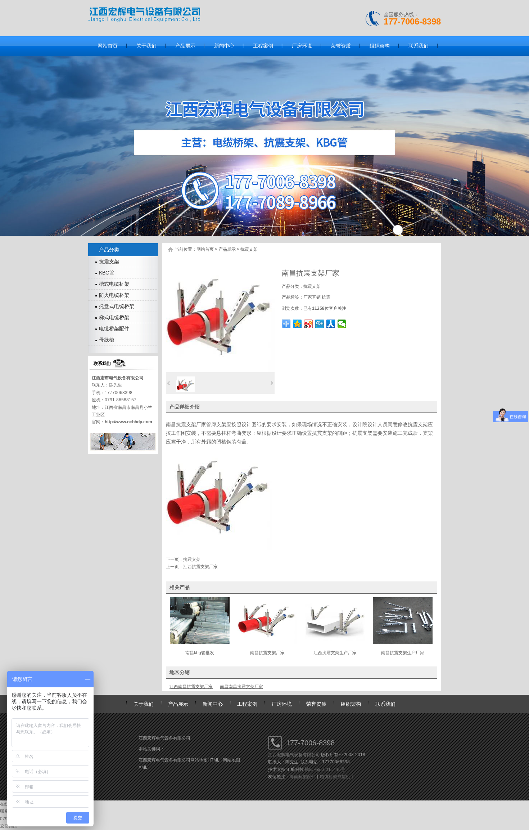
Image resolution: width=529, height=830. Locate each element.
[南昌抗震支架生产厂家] (403, 642)
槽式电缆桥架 (114, 284)
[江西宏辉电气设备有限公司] (144, 20)
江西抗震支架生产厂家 (335, 652)
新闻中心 (213, 704)
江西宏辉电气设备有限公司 (118, 377)
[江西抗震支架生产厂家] (335, 642)
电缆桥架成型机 (335, 776)
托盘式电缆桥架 (116, 306)
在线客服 (8, 804)
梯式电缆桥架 (114, 317)
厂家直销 (312, 297)
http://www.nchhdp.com (128, 421)
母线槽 (106, 340)
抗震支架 (249, 249)
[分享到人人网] (330, 324)
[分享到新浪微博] (308, 324)
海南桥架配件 (303, 776)
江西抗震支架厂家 (200, 566)
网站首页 (205, 249)
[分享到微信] (342, 324)
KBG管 (106, 273)
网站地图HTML (205, 760)
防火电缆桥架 (114, 295)
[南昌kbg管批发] (200, 642)
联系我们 (385, 704)
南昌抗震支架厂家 (186, 424)
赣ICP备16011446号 (325, 769)
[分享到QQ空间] (297, 324)
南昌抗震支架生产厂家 (402, 652)
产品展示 (227, 249)
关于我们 (144, 704)
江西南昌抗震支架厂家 (191, 686)
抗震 (326, 297)
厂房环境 (282, 704)
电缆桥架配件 (114, 328)
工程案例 (247, 704)
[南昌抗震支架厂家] (220, 370)
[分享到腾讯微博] (319, 324)
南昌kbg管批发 (199, 652)
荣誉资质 (316, 704)
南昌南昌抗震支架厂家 (241, 686)
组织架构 (351, 704)
